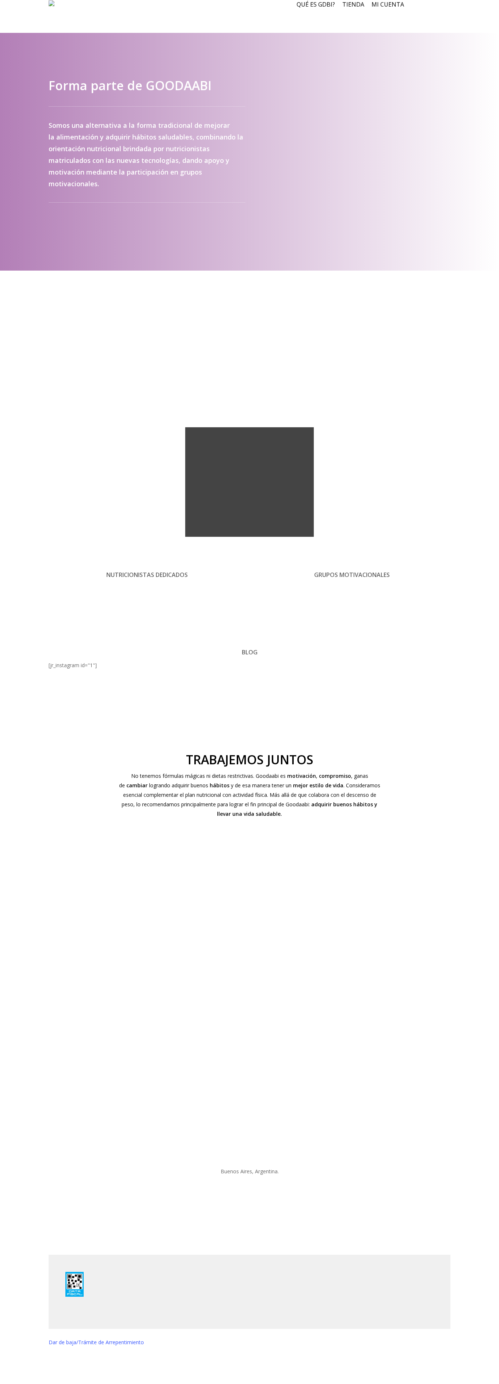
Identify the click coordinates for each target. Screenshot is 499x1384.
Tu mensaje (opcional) (180, 977)
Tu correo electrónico (179, 925)
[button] (249, 1379)
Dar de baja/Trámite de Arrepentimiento (96, 1342)
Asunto (166, 952)
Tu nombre (170, 899)
